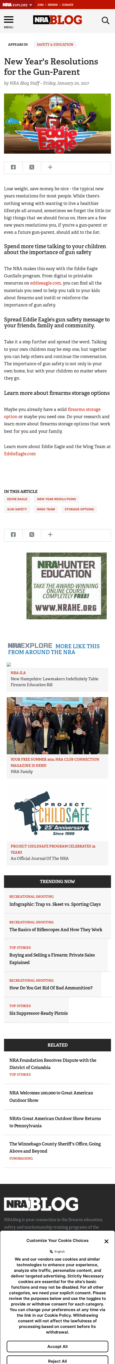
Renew (53, 5)
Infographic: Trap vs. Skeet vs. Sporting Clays (55, 904)
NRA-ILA (18, 673)
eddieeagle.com (45, 283)
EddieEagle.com (20, 454)
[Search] (105, 20)
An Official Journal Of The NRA (40, 858)
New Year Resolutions (56, 499)
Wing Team (46, 509)
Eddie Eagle (17, 499)
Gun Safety (17, 509)
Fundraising (21, 1158)
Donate (67, 5)
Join (40, 5)
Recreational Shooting (31, 897)
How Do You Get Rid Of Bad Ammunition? (51, 988)
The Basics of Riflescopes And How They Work (55, 929)
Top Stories (20, 948)
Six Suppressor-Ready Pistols (38, 1013)
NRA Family (22, 771)
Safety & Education (55, 44)
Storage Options (79, 509)
